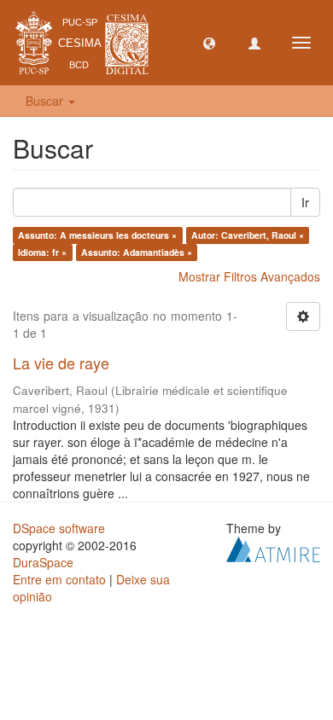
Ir (305, 202)
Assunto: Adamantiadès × (136, 252)
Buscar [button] (46, 100)
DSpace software (59, 528)
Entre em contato (59, 579)
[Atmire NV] (273, 546)
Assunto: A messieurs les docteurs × (97, 235)
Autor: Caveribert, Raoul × (247, 235)
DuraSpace (43, 562)
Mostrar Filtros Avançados (249, 276)
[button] (209, 42)
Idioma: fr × (42, 252)
